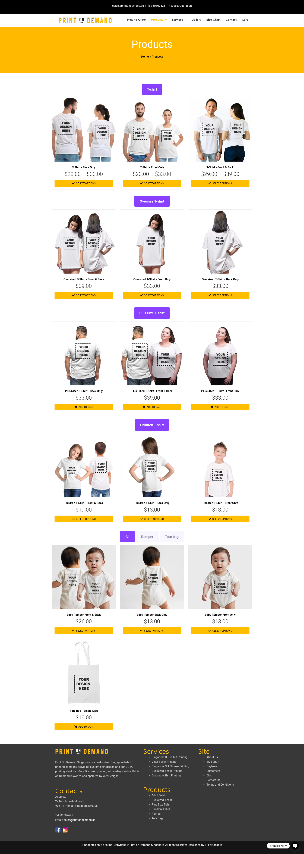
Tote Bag (157, 818)
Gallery (196, 20)
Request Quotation (180, 5)
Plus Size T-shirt (152, 313)
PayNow (212, 766)
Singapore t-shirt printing (97, 845)
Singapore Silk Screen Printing (170, 766)
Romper (147, 537)
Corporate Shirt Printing (166, 775)
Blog (209, 775)
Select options (86, 183)
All (127, 537)
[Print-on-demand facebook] (58, 829)
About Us (212, 757)
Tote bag (172, 537)
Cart (245, 20)
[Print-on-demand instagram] (65, 829)
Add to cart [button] (85, 407)
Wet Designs (110, 776)
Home (145, 56)
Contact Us (213, 780)
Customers (213, 771)
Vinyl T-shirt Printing (164, 761)
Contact (231, 20)
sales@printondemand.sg (128, 5)
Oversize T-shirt (152, 201)
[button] (158, 20)
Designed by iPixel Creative (205, 845)
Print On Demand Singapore (72, 762)
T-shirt (152, 89)
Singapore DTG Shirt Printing (170, 757)
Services (177, 20)
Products (157, 20)
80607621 (159, 5)
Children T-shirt (152, 425)
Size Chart (213, 20)
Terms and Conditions (220, 784)
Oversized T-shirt (162, 800)
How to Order (136, 20)
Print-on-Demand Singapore (146, 845)
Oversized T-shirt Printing (167, 771)
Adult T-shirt (159, 795)
